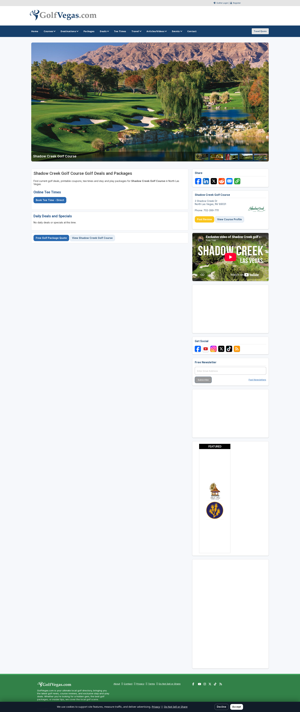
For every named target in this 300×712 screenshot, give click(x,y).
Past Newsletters (257, 379)
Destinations (68, 31)
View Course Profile (229, 219)
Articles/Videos (155, 31)
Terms (151, 683)
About (117, 683)
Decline (221, 706)
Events (176, 31)
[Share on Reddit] (222, 181)
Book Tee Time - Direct (50, 200)
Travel (135, 31)
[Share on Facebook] (198, 181)
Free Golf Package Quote (51, 237)
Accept (236, 706)
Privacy (140, 683)
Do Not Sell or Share (170, 683)
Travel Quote (260, 31)
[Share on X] (214, 181)
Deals (103, 31)
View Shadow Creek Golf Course (92, 237)
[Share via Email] (229, 181)
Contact (128, 683)
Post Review (204, 219)
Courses (48, 31)
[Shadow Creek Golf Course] (202, 159)
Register (237, 3)
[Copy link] (237, 181)
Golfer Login (222, 3)
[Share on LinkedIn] (206, 181)
